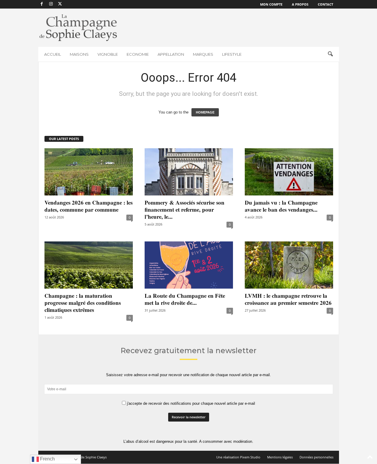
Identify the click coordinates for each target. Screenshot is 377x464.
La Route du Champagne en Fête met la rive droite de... (185, 299)
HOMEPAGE (205, 112)
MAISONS (79, 54)
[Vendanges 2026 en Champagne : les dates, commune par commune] (88, 171)
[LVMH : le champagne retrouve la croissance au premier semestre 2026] (289, 265)
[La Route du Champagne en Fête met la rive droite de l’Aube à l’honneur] (189, 265)
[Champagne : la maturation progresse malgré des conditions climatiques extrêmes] (88, 265)
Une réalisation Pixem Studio (238, 457)
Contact (325, 4)
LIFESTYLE (232, 54)
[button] (330, 54)
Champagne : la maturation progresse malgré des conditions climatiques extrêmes (82, 303)
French (47, 458)
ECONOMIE (138, 54)
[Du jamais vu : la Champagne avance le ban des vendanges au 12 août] (289, 171)
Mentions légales (280, 457)
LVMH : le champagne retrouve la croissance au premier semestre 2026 (288, 299)
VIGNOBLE (107, 54)
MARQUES (203, 54)
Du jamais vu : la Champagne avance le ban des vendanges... (281, 205)
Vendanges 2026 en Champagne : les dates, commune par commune (88, 205)
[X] (60, 4)
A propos (300, 4)
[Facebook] (41, 4)
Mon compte (271, 4)
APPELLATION (171, 54)
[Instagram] (50, 4)
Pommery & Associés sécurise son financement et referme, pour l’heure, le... (184, 209)
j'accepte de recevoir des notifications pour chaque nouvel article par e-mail (190, 403)
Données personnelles (316, 457)
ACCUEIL (52, 54)
